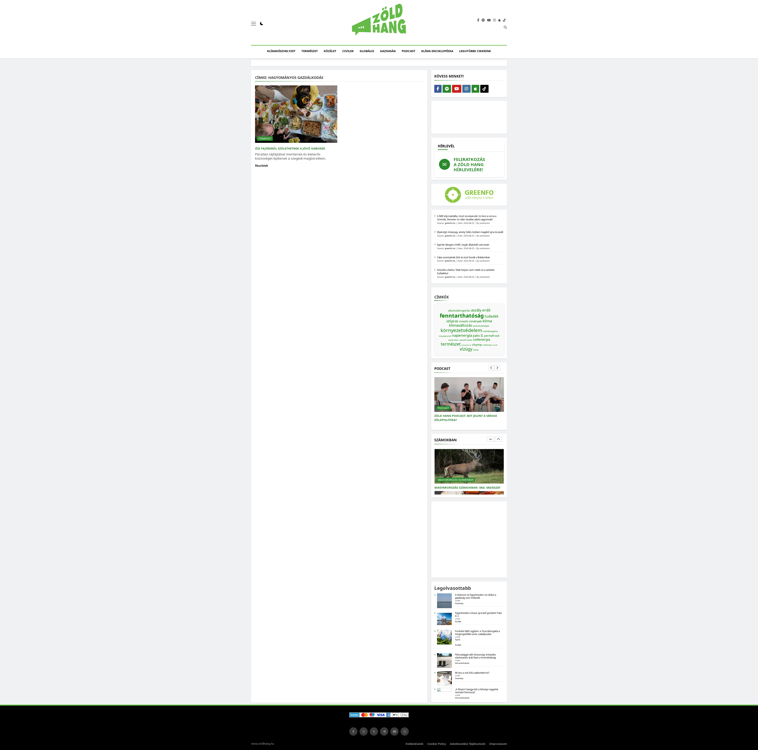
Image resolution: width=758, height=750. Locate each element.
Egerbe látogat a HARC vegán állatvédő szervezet (463, 244)
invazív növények (470, 321)
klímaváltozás (460, 325)
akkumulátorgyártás (459, 310)
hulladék (491, 316)
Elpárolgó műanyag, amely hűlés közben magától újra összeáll (470, 232)
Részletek (261, 165)
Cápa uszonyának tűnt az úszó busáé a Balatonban (463, 257)
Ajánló (457, 639)
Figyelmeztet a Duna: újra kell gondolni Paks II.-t (478, 614)
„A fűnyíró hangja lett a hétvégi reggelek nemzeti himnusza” (476, 691)
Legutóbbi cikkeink (475, 51)
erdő (486, 310)
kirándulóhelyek (481, 326)
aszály (476, 310)
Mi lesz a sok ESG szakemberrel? (472, 672)
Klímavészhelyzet (281, 51)
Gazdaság (388, 51)
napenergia (462, 335)
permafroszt (491, 336)
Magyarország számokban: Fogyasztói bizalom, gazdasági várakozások (465, 485)
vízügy (466, 349)
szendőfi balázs (465, 340)
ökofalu (476, 350)
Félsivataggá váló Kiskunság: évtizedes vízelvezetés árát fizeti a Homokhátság (475, 656)
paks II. (478, 335)
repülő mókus (453, 340)
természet (451, 344)
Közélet (330, 51)
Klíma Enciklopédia (437, 51)
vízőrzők (495, 345)
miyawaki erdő (445, 336)
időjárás (452, 321)
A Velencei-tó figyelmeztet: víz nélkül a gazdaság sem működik (475, 596)
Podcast (408, 51)
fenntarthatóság (462, 315)
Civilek (348, 51)
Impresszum (498, 744)
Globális (367, 51)
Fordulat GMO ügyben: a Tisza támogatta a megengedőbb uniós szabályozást (477, 633)
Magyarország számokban (456, 475)
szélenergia (481, 339)
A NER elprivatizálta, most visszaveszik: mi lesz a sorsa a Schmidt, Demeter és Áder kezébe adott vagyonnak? (466, 218)
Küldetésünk (414, 744)
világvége (477, 344)
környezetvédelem (461, 330)
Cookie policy (436, 744)
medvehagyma (490, 331)
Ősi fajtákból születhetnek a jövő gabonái (290, 148)
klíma (487, 320)
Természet (309, 51)
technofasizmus (466, 345)
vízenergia (487, 345)
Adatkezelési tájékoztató (467, 744)
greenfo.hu (450, 223)
